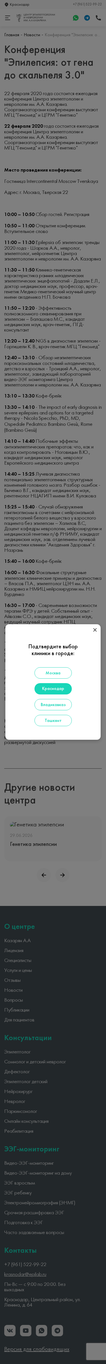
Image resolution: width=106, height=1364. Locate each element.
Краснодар (53, 689)
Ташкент (53, 721)
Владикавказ (53, 705)
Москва (53, 673)
